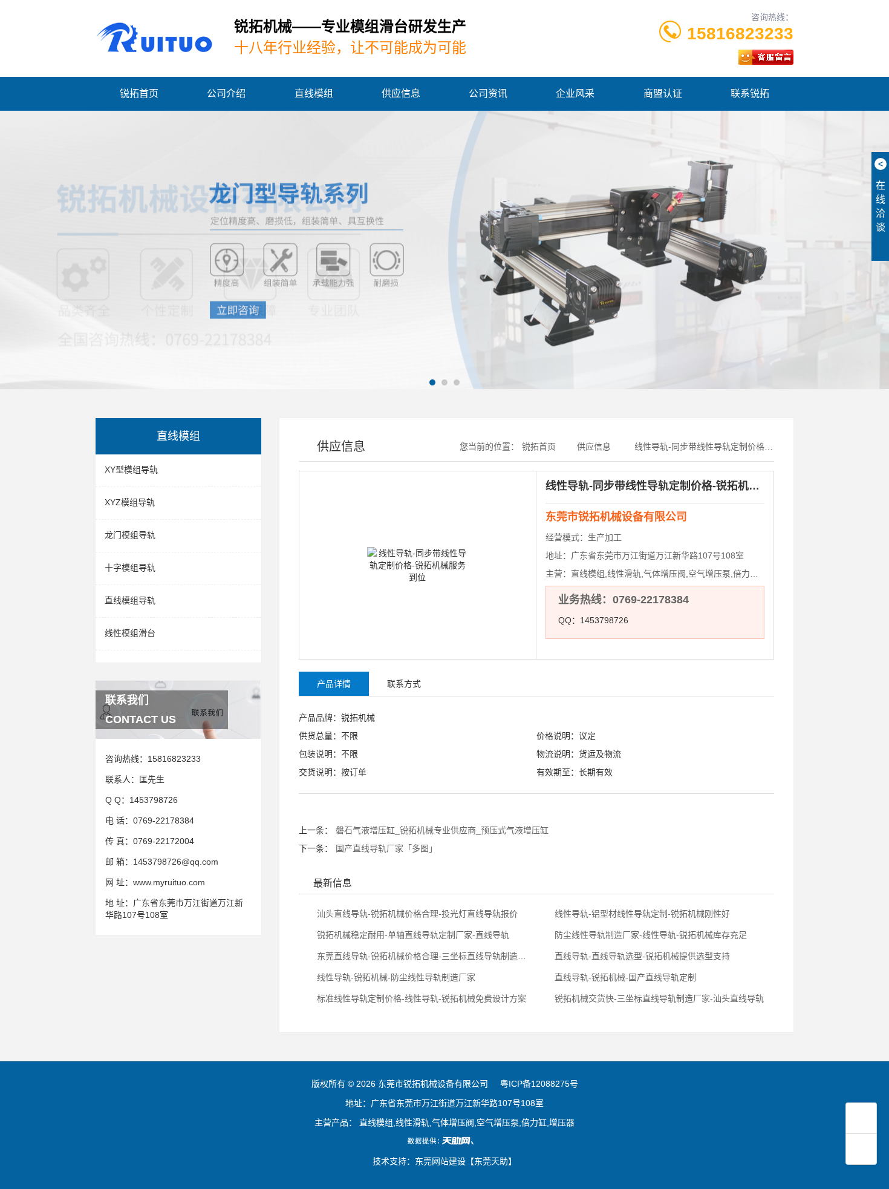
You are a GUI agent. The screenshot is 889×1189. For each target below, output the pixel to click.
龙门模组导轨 (130, 535)
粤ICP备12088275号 (539, 1084)
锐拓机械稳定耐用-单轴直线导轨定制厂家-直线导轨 (411, 935)
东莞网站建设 (440, 1161)
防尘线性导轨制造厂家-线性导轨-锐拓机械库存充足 (649, 935)
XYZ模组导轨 (130, 502)
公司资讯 (488, 93)
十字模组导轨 (130, 567)
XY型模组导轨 (131, 469)
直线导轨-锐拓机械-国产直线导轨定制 (624, 977)
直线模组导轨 (130, 600)
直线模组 (314, 93)
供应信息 (401, 93)
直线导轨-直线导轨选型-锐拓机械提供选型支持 (641, 956)
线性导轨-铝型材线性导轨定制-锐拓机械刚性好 (641, 914)
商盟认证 (662, 93)
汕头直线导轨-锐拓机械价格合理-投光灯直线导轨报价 (416, 914)
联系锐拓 (750, 93)
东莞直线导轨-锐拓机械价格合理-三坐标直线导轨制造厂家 (423, 956)
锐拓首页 (139, 93)
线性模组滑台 (130, 633)
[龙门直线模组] (444, 250)
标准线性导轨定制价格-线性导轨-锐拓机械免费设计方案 (420, 998)
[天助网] (444, 1141)
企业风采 (575, 93)
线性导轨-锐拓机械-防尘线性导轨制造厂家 (394, 977)
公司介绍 (226, 93)
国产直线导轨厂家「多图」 (386, 848)
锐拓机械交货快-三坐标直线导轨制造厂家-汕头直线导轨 (658, 998)
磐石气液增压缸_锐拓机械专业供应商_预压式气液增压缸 (442, 830)
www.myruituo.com (169, 882)
